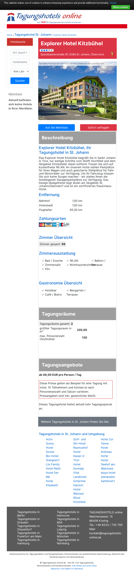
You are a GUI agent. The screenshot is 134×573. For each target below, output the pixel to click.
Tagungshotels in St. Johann (70, 421)
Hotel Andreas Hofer (106, 452)
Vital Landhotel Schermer (79, 477)
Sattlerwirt (108, 481)
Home (9, 35)
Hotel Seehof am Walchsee (108, 464)
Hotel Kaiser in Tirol (78, 456)
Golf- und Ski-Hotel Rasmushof (80, 443)
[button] (44, 90)
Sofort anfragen (98, 127)
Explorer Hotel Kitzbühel (65, 35)
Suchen (20, 80)
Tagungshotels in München (68, 534)
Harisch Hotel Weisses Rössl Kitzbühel (79, 493)
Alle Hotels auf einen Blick (84, 565)
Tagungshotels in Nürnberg (68, 541)
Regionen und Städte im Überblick (67, 568)
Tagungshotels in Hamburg (28, 541)
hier (106, 421)
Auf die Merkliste (56, 127)
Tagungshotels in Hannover (68, 513)
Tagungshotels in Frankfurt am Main (29, 534)
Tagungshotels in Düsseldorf (28, 527)
